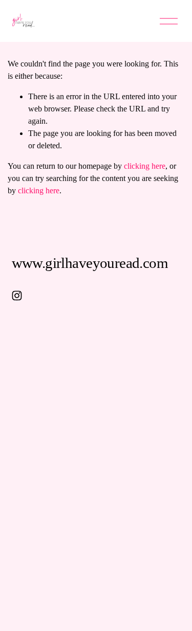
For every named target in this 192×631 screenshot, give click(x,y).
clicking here (144, 166)
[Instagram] (17, 295)
